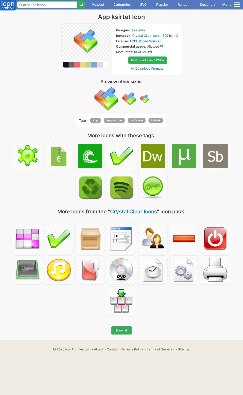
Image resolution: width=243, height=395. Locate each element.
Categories (122, 4)
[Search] (81, 4)
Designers (207, 4)
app (95, 120)
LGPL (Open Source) (145, 41)
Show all (121, 330)
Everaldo (138, 30)
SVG (143, 4)
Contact (112, 349)
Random (184, 4)
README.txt (143, 52)
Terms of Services (160, 349)
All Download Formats (147, 68)
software (136, 120)
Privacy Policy (132, 349)
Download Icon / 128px (147, 60)
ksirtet (155, 120)
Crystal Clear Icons (146, 36)
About (98, 349)
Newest (98, 4)
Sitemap (184, 349)
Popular (162, 4)
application (114, 120)
